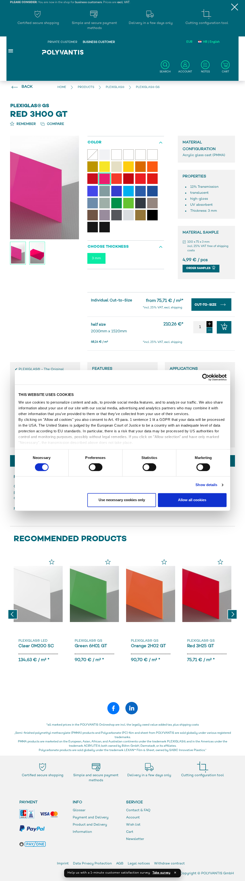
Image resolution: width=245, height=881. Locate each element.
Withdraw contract (169, 863)
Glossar (79, 810)
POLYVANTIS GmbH (217, 873)
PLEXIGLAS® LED (33, 641)
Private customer (62, 42)
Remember (26, 124)
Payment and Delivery (90, 817)
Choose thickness (108, 247)
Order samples (198, 268)
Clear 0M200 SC (36, 646)
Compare (55, 124)
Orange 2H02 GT (148, 646)
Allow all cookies (192, 500)
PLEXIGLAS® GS (88, 641)
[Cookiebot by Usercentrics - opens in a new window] (206, 377)
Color (94, 143)
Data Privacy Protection (92, 863)
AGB (119, 863)
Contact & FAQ (138, 810)
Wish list (133, 825)
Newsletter (135, 839)
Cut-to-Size (206, 305)
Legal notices (139, 863)
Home (61, 87)
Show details (206, 485)
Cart (129, 832)
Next (232, 614)
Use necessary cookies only (122, 500)
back (27, 87)
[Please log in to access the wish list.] (52, 562)
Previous (12, 614)
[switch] (95, 468)
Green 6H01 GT (91, 646)
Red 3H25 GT (200, 646)
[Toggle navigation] (10, 50)
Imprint (63, 863)
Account (133, 817)
